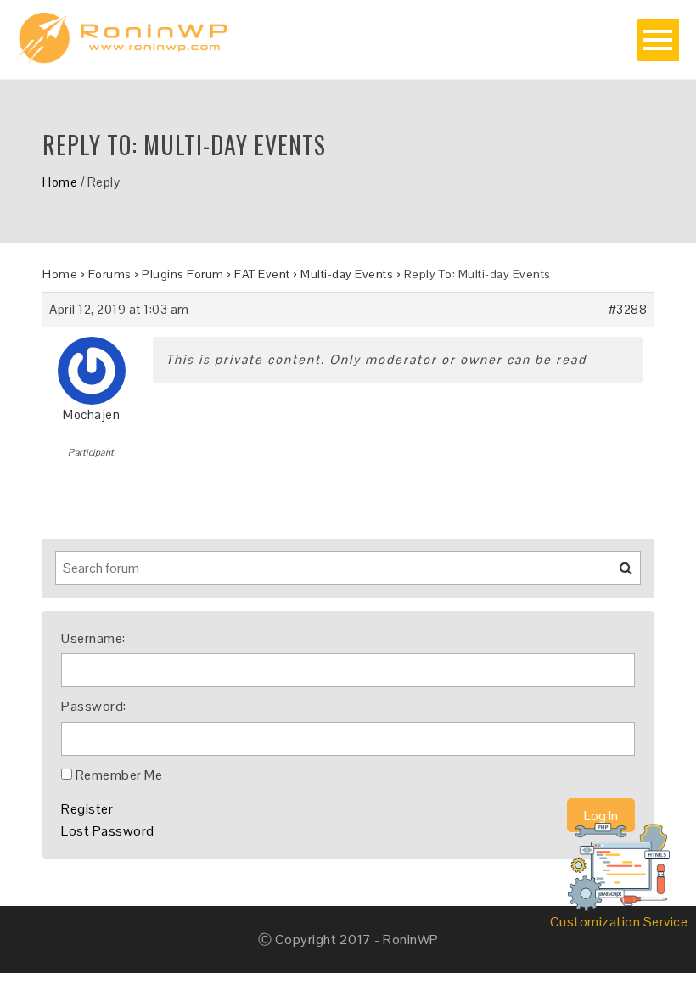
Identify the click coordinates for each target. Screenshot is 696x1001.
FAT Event (262, 274)
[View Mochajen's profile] (92, 364)
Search (615, 574)
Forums (110, 274)
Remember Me (119, 775)
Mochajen (91, 414)
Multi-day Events (346, 274)
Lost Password (107, 831)
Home (59, 182)
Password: (93, 706)
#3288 (628, 309)
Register (87, 809)
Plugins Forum (183, 274)
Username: (93, 638)
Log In (601, 816)
